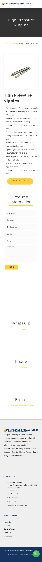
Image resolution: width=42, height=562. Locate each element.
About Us (7, 532)
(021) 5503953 (12, 497)
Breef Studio (31, 554)
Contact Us (8, 536)
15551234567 (21, 329)
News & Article (9, 529)
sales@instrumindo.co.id (17, 505)
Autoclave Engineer (11, 43)
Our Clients (8, 525)
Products (7, 522)
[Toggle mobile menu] (40, 4)
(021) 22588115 (13, 501)
